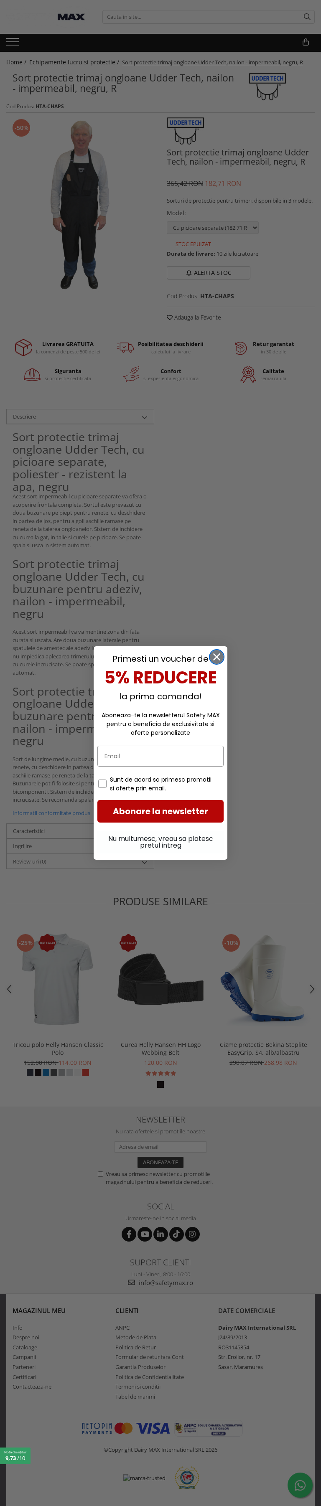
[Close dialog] (216, 657)
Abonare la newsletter (160, 811)
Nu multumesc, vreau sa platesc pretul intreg (160, 842)
